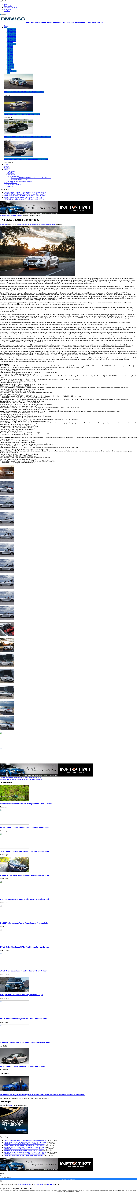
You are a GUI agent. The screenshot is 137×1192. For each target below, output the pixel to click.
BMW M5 (10, 61)
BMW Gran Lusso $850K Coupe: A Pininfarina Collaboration (26, 159)
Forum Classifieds (13, 176)
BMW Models (8, 215)
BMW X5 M (10, 64)
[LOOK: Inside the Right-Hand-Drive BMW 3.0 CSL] (18, 111)
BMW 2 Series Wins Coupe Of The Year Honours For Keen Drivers (24, 947)
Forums (6, 169)
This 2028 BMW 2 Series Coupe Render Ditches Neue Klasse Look (24, 899)
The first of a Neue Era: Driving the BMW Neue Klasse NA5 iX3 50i (24, 875)
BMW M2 (10, 56)
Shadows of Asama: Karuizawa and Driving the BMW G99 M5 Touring (26, 804)
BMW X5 (10, 49)
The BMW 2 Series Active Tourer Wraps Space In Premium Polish (24, 923)
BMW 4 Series (11, 34)
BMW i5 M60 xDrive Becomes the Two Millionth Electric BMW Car (24, 199)
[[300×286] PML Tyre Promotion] (14, 1133)
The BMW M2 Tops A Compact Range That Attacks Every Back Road (25, 194)
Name (2, 1173)
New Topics (11, 171)
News (5, 27)
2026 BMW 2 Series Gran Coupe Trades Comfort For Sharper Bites (25, 1043)
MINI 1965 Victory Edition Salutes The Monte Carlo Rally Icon (23, 1150)
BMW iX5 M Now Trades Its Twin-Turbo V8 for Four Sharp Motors (24, 197)
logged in (11, 1105)
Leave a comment (49, 224)
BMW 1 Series (11, 29)
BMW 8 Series (11, 41)
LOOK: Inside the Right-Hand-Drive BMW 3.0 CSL (22, 114)
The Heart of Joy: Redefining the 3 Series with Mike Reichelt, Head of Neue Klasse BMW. (42, 1094)
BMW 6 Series (11, 37)
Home (6, 26)
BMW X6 (10, 51)
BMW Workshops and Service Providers (19, 181)
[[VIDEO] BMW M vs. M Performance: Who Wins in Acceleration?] (18, 133)
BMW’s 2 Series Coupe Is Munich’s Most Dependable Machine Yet (24, 827)
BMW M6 (10, 63)
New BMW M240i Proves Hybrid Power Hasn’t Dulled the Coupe (24, 1019)
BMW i (9, 69)
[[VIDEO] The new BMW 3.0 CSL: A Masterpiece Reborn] (18, 88)
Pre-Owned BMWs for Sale (19, 179)
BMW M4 (10, 59)
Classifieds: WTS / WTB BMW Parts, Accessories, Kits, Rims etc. (31, 178)
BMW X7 (10, 52)
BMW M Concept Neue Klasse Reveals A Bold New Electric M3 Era (24, 1154)
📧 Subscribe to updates (68, 1179)
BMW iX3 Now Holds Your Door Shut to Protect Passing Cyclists (24, 1149)
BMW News (40, 224)
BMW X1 (10, 46)
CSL (8, 73)
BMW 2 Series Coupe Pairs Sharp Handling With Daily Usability (23, 971)
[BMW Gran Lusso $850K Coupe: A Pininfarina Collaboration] (18, 156)
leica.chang (3, 224)
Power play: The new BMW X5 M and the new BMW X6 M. (20, 778)
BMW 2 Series (11, 31)
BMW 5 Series (11, 36)
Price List (7, 168)
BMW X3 (10, 42)
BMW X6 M (10, 66)
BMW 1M (10, 54)
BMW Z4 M (10, 68)
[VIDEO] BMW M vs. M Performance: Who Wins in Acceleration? (27, 137)
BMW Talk (10, 173)
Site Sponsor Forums (14, 184)
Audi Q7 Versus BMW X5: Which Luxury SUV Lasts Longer (21, 995)
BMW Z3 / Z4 (11, 44)
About (5, 4)
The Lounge (11, 174)
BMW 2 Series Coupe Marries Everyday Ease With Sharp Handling (24, 851)
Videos (6, 164)
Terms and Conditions (10, 7)
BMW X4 (10, 47)
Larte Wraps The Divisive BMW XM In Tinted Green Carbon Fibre (23, 1155)
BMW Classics (11, 71)
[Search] (0, 1)
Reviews (6, 166)
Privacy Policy (8, 6)
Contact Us (7, 9)
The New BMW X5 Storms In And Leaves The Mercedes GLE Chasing (25, 192)
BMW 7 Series (11, 39)
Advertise (7, 11)
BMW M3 (10, 57)
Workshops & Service (10, 183)
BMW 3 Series (11, 32)
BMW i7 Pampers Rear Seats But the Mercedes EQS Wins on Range (24, 196)
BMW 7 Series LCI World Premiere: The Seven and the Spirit (22, 1067)
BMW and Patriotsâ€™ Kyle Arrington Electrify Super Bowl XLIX (21, 779)
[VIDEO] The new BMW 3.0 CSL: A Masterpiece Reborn (24, 92)
